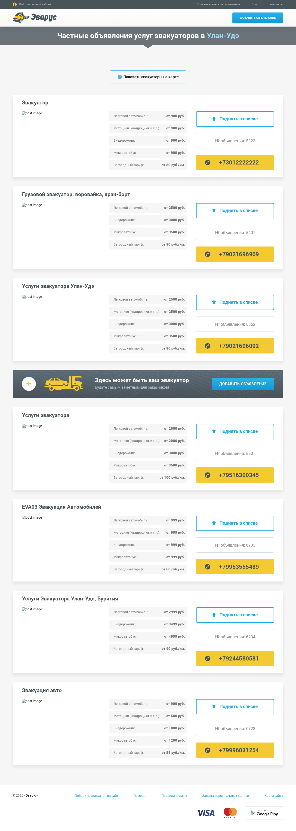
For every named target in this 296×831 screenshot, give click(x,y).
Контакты (276, 4)
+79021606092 (239, 346)
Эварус (31, 795)
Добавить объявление (258, 17)
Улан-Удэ (223, 35)
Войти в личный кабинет (36, 4)
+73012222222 (239, 162)
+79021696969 (239, 254)
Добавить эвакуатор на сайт (96, 795)
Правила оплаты (174, 795)
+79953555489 (239, 566)
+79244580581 (239, 658)
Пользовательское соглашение (218, 4)
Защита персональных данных (226, 795)
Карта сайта (274, 795)
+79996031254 (239, 750)
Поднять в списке (238, 119)
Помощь (139, 795)
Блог (255, 4)
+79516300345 (239, 475)
